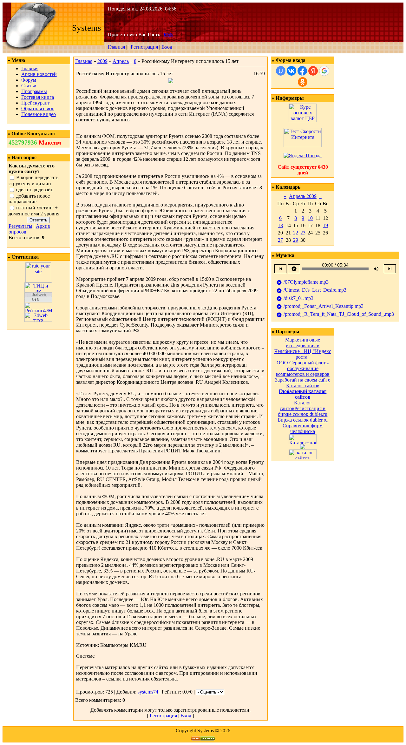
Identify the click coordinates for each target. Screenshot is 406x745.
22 (295, 232)
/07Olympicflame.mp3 (302, 282)
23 (302, 232)
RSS (168, 34)
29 (295, 240)
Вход (166, 47)
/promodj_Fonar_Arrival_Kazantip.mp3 (319, 306)
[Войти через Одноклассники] (302, 82)
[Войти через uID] (280, 71)
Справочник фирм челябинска (303, 428)
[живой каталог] (302, 447)
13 (280, 225)
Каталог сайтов (302, 385)
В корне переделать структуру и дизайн (33, 180)
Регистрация (144, 47)
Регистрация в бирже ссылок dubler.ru (302, 411)
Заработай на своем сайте (302, 380)
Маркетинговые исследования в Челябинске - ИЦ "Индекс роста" (302, 348)
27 (280, 240)
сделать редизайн (35, 189)
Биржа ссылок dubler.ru (303, 420)
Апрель (121, 61)
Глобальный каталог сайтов (302, 394)
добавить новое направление (29, 199)
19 (325, 225)
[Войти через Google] (324, 71)
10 (310, 218)
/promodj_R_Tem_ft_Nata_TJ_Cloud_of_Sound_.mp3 (335, 314)
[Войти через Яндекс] (313, 71)
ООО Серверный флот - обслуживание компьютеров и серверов (303, 368)
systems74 (148, 691)
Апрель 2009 (303, 196)
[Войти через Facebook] (302, 71)
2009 (102, 61)
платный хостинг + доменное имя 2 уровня (34, 211)
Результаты (20, 226)
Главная (116, 47)
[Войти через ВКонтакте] (291, 71)
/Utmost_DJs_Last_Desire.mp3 (311, 290)
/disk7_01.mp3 (294, 298)
